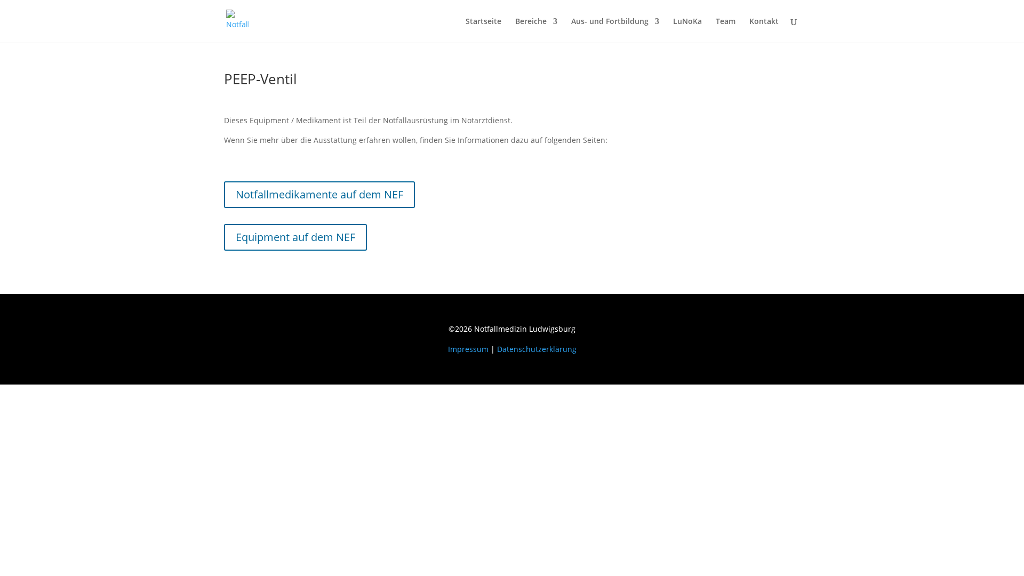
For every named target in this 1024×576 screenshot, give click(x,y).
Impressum (468, 349)
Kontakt (764, 22)
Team (725, 22)
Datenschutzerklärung (537, 349)
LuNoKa (687, 22)
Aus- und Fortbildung (610, 22)
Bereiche (531, 22)
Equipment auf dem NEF (295, 237)
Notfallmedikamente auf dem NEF (319, 194)
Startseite (483, 22)
